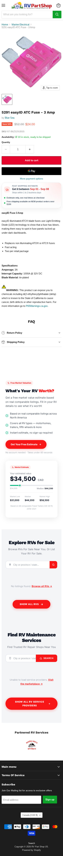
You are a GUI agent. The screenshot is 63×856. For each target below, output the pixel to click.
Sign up (49, 799)
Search (48, 658)
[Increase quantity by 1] (30, 149)
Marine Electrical (20, 24)
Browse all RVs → (42, 586)
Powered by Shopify (31, 850)
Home (5, 24)
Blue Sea (9, 117)
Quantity (6, 142)
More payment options (31, 178)
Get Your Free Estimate (24, 444)
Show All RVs (29, 604)
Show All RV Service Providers (29, 703)
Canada (30, 815)
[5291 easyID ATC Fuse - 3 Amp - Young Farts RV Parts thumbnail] (7, 99)
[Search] (57, 14)
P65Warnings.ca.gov (36, 306)
